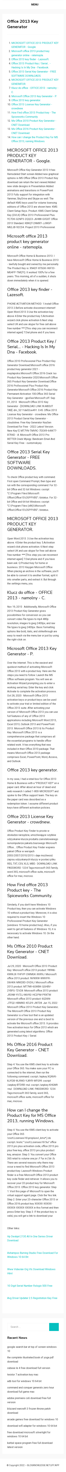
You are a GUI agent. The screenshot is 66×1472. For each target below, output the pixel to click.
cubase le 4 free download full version (28, 1368)
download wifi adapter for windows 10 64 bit (32, 1425)
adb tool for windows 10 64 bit (24, 1381)
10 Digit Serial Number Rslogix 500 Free (29, 1285)
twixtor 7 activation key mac (22, 1374)
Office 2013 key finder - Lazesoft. (30, 59)
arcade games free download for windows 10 (32, 1419)
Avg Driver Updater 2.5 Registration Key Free (32, 1298)
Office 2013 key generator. (26, 100)
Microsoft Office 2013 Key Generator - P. (34, 96)
